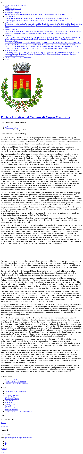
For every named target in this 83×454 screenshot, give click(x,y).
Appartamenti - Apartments (48, 37)
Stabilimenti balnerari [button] (12, 41)
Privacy (3, 423)
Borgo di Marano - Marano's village (16, 18)
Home (7, 126)
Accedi (7, 59)
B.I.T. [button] (7, 7)
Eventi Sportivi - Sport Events (53, 31)
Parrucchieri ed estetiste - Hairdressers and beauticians (40, 52)
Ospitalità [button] (8, 35)
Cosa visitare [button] (9, 16)
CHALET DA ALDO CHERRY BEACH (29, 45)
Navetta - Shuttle (68, 31)
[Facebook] (5, 441)
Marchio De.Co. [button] (10, 10)
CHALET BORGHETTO (55, 46)
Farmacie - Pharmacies (19, 54)
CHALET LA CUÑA (28, 48)
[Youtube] (5, 443)
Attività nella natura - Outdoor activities (17, 26)
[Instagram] (5, 445)
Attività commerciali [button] (11, 50)
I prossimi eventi (10, 31)
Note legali (4, 426)
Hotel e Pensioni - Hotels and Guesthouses (18, 37)
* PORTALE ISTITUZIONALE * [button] (16, 5)
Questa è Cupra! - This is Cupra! (31, 14)
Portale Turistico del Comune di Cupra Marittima (35, 117)
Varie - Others (46, 54)
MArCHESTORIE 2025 (46, 33)
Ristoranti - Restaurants (34, 54)
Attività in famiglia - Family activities (70, 24)
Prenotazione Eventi (61, 33)
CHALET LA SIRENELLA (32, 43)
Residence (35, 37)
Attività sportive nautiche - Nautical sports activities (41, 24)
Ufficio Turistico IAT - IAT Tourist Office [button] (18, 58)
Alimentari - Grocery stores (13, 52)
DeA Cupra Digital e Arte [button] (13, 9)
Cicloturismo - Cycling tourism (15, 24)
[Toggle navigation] (1, 2)
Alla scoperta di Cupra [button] (12, 12)
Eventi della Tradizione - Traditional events (29, 31)
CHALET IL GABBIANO (13, 43)
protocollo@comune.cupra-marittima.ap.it (18, 437)
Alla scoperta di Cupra (12, 128)
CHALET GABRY (65, 43)
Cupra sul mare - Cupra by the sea (39, 18)
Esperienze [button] (8, 22)
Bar (58, 52)
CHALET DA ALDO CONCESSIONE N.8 (58, 45)
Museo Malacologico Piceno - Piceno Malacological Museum (45, 20)
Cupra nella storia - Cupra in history (54, 14)
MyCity (4, 449)
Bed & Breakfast (37, 39)
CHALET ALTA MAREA (50, 43)
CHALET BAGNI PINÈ (38, 46)
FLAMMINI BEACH (61, 48)
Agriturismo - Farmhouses (23, 39)
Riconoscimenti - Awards (13, 14)
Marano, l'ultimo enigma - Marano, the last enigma (46, 26)
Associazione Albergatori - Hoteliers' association (58, 39)
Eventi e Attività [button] (10, 30)
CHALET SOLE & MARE (45, 48)
